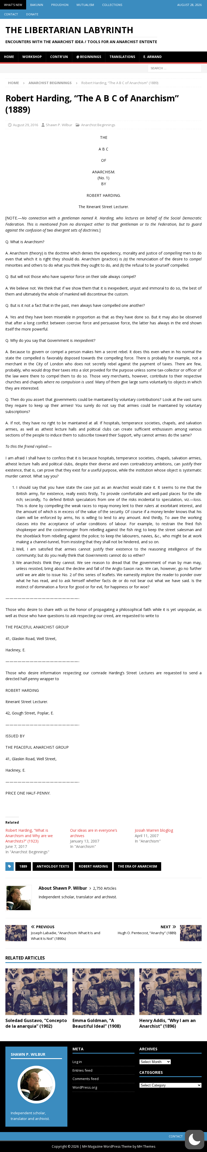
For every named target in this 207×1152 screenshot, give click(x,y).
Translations (122, 56)
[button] (194, 1139)
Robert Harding (93, 866)
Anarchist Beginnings (98, 124)
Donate (32, 14)
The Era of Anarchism (137, 866)
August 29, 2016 (25, 124)
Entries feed (82, 1070)
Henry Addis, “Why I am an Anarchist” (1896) (167, 1023)
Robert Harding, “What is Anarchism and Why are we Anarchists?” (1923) (29, 836)
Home (9, 56)
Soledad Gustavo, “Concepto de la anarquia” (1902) (36, 1023)
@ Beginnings (88, 56)
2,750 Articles (104, 888)
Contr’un (59, 56)
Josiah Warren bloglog (154, 830)
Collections (112, 5)
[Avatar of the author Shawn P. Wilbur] (36, 1097)
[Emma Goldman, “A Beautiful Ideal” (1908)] (103, 991)
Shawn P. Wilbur (59, 124)
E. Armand (152, 56)
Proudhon (59, 5)
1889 (23, 866)
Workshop (32, 56)
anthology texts (53, 866)
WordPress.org (85, 1087)
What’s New (13, 5)
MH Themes (146, 1146)
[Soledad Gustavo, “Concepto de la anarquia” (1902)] (36, 991)
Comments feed (86, 1078)
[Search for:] (175, 67)
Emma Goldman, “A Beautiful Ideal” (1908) (97, 1023)
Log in (77, 1061)
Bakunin (36, 5)
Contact (11, 14)
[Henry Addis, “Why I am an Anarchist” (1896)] (170, 991)
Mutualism (85, 5)
